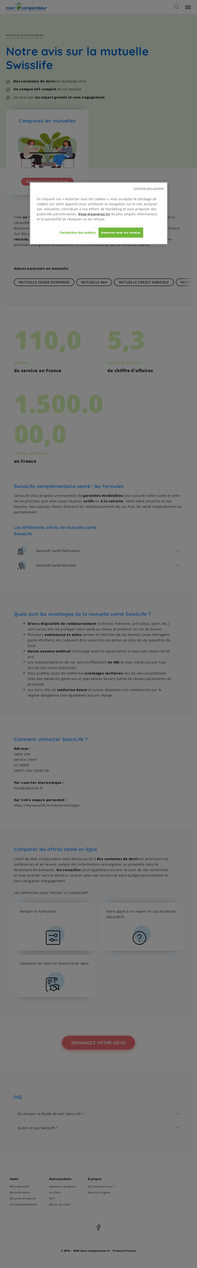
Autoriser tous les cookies (121, 232)
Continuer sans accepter (149, 188)
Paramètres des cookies (78, 232)
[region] (99, 213)
